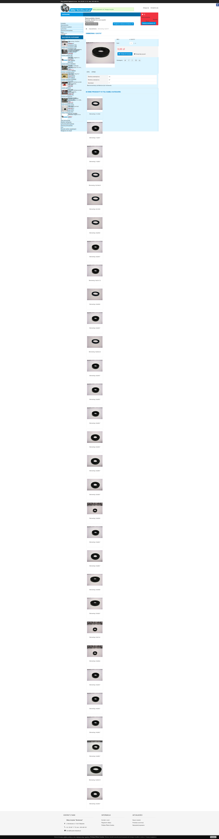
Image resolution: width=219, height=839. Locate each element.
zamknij (213, 837)
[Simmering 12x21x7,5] (94, 278)
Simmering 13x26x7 (94, 542)
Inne (62, 127)
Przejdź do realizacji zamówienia (122, 24)
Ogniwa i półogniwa (66, 122)
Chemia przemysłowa (67, 125)
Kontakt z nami (105, 820)
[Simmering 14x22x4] (94, 658)
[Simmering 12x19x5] (94, 206)
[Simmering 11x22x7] (94, 135)
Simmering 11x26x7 (94, 161)
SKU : (118, 39)
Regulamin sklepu (106, 822)
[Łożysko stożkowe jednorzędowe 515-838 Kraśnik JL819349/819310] (65, 103)
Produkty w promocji (138, 822)
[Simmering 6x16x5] (65, 111)
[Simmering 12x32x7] (94, 492)
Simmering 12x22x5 (94, 304)
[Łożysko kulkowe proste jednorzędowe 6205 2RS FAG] (65, 86)
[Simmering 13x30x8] (94, 587)
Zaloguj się (146, 8)
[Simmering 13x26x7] (94, 539)
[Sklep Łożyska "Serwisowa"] (76, 11)
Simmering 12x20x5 (94, 233)
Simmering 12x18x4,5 (95, 185)
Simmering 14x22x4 (94, 661)
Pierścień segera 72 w (74, 114)
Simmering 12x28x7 (94, 471)
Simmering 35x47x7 (74, 74)
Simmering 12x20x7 (94, 256)
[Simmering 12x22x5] (94, 301)
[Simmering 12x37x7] (100, 66)
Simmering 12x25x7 (94, 399)
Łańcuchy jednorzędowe (67, 124)
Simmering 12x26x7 (94, 423)
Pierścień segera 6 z (74, 57)
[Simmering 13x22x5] (94, 516)
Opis (88, 72)
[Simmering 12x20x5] (94, 230)
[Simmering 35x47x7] (65, 78)
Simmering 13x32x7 (94, 613)
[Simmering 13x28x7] (94, 563)
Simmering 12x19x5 (94, 209)
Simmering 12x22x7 (94, 328)
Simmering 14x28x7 (94, 756)
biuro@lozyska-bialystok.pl (73, 830)
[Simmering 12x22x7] (94, 325)
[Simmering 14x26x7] (94, 730)
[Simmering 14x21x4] (94, 634)
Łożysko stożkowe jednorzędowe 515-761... (75, 66)
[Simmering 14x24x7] (94, 682)
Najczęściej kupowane (70, 37)
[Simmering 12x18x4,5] (94, 183)
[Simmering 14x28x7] (94, 753)
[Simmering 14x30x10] (94, 777)
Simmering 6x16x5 (74, 106)
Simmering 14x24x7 (94, 685)
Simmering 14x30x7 (94, 804)
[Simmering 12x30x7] (94, 444)
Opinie (94, 72)
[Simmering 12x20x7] (94, 254)
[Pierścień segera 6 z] (65, 62)
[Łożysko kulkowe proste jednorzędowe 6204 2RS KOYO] (65, 95)
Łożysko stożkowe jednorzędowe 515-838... (75, 99)
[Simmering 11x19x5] (94, 111)
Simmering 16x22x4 (74, 41)
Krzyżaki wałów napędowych (68, 129)
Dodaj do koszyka (125, 54)
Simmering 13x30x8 (94, 589)
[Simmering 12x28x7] (94, 468)
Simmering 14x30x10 (95, 780)
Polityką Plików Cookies (97, 837)
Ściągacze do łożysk (66, 130)
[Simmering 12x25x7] (94, 397)
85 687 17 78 (72, 827)
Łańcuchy (63, 29)
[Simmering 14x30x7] (94, 801)
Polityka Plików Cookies (107, 825)
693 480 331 (83, 827)
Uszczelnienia (64, 25)
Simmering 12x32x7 (94, 494)
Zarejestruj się (154, 8)
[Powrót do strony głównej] (86, 29)
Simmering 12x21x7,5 (95, 280)
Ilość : (118, 43)
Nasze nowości (137, 820)
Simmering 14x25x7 (94, 708)
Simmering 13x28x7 (94, 566)
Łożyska (63, 23)
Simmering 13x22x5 (94, 518)
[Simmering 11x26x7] (94, 159)
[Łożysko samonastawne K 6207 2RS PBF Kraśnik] (65, 54)
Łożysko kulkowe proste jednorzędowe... (75, 83)
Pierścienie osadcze (66, 27)
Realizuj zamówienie (148, 23)
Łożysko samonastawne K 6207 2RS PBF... (75, 50)
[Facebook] (217, 4)
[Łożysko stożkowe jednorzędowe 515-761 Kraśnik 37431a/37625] (65, 70)
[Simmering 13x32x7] (94, 611)
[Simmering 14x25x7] (94, 706)
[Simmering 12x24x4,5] (94, 349)
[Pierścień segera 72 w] (65, 119)
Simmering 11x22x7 (94, 138)
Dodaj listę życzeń (141, 54)
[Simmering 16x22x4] (65, 46)
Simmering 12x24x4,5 (95, 352)
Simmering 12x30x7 (94, 447)
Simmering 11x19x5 (94, 114)
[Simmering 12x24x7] (94, 373)
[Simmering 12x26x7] (94, 420)
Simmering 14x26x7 (94, 732)
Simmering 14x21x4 (94, 637)
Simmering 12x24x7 (94, 375)
